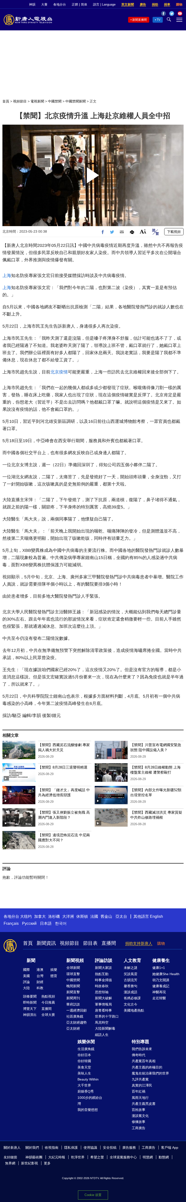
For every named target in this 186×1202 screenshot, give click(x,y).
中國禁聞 (55, 101)
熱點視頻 (48, 996)
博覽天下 (30, 1009)
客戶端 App (169, 1147)
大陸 (26, 988)
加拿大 (40, 916)
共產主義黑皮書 (143, 1104)
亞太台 (121, 916)
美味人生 (84, 1073)
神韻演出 (30, 1015)
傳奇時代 (138, 1055)
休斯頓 (82, 916)
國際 (26, 970)
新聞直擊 (73, 992)
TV (158, 19)
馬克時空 (101, 1022)
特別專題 (140, 1041)
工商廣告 (138, 1128)
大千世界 (84, 1085)
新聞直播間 (139, 19)
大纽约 (26, 916)
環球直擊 (73, 974)
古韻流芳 (130, 980)
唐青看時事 (103, 1010)
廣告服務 (129, 1147)
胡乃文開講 (160, 980)
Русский (29, 923)
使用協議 (90, 1147)
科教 (40, 988)
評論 (26, 982)
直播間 (108, 943)
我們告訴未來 (142, 1049)
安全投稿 (109, 1147)
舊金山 (106, 916)
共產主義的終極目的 (147, 1067)
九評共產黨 (140, 1079)
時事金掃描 (103, 980)
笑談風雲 (130, 974)
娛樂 (53, 970)
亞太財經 (73, 1028)
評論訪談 (103, 960)
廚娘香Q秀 (86, 1091)
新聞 (31, 960)
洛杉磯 (54, 916)
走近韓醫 (159, 998)
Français (11, 923)
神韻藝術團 (33, 1157)
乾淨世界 (78, 1157)
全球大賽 (48, 1015)
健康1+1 (158, 968)
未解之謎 (130, 968)
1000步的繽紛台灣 (90, 1101)
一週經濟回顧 (76, 1010)
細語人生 (101, 1035)
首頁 (5, 101)
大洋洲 (68, 916)
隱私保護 (71, 1147)
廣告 (143, 4)
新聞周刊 (73, 998)
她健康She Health (165, 974)
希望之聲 (97, 1157)
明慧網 (148, 1157)
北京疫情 (59, 372)
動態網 (164, 1157)
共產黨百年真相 (143, 1061)
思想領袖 (101, 992)
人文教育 (132, 960)
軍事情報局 (103, 1004)
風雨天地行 (140, 1098)
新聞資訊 (46, 943)
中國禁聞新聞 (75, 101)
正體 (75, 4)
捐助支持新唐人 (138, 943)
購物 (179, 4)
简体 (84, 4)
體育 (53, 976)
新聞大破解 (103, 998)
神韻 (32, 4)
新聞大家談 (103, 968)
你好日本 (84, 1055)
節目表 (90, 943)
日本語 (46, 923)
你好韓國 (84, 1061)
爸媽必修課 (132, 998)
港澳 (40, 970)
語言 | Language (104, 4)
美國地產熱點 (134, 1010)
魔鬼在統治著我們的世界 (150, 1073)
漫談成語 (130, 992)
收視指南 (51, 1147)
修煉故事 (138, 1122)
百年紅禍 (138, 1091)
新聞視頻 (75, 960)
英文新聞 (127, 4)
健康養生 (161, 960)
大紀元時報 (56, 1157)
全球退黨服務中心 (123, 1157)
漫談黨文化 (140, 1116)
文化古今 (130, 1004)
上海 (6, 275)
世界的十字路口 (107, 1016)
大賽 (44, 4)
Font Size (143, 231)
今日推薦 (48, 1002)
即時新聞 (30, 1002)
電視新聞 (37, 101)
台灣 (40, 976)
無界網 (10, 1163)
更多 (47, 1163)
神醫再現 (159, 992)
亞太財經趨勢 (76, 1022)
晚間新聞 (73, 986)
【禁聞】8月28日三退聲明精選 (62, 767)
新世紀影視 (29, 1163)
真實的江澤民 (142, 1085)
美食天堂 (84, 1067)
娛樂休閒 (86, 1041)
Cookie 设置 (93, 1195)
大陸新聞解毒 (105, 1028)
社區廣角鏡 (74, 1016)
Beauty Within (88, 1079)
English (156, 916)
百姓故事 (138, 1110)
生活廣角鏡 (86, 1049)
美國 (26, 976)
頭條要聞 (30, 996)
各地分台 (59, 4)
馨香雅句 (130, 986)
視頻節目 (20, 101)
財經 (40, 982)
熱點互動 (101, 974)
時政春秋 (101, 986)
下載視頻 (174, 232)
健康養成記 (160, 986)
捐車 (167, 4)
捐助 (155, 4)
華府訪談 (73, 1004)
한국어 (61, 923)
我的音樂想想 (88, 1110)
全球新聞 (73, 968)
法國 (94, 916)
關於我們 (32, 1147)
